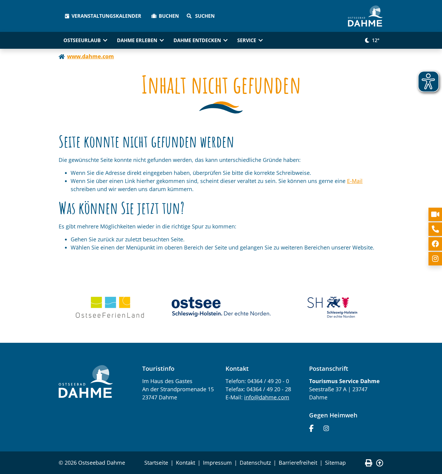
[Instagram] (326, 427)
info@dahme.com (266, 397)
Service (246, 40)
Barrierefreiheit (298, 462)
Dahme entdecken (197, 40)
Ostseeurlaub (82, 40)
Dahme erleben (137, 40)
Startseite (156, 462)
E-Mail (355, 180)
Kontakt (185, 462)
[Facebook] (311, 427)
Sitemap (335, 462)
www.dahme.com (90, 56)
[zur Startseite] (365, 16)
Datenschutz (255, 462)
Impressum (217, 462)
